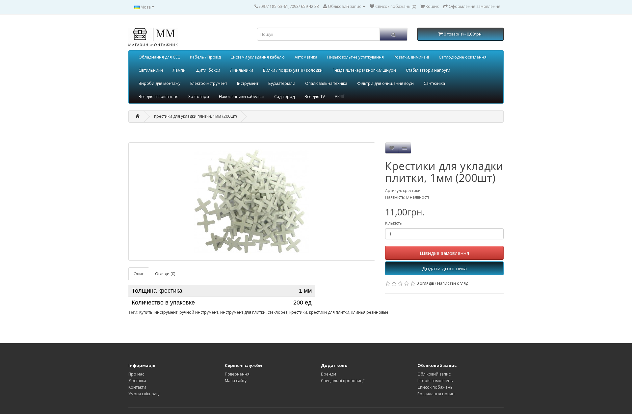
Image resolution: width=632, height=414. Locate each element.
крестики (298, 312)
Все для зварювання (158, 96)
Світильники (151, 70)
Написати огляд (452, 283)
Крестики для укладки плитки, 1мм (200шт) (195, 116)
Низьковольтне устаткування (355, 57)
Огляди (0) (165, 274)
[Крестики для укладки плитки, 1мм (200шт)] (251, 201)
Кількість (393, 223)
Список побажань (435, 387)
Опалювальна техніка (326, 83)
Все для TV (314, 96)
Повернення (237, 374)
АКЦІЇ (339, 96)
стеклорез (277, 312)
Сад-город (284, 96)
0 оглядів (425, 283)
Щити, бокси (208, 70)
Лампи (179, 70)
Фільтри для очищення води (385, 83)
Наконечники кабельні (241, 96)
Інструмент (247, 83)
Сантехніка (434, 83)
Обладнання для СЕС (159, 57)
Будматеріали (281, 83)
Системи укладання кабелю (257, 57)
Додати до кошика (444, 268)
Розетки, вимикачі (411, 57)
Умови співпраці (144, 394)
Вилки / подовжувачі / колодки (293, 70)
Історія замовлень (435, 380)
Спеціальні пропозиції (342, 380)
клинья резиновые (369, 312)
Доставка (137, 380)
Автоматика (306, 57)
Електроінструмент (208, 83)
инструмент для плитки (243, 312)
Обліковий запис (434, 374)
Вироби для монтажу (159, 83)
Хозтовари (198, 96)
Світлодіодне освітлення (463, 57)
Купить (145, 312)
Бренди (328, 374)
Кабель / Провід (205, 57)
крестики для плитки (329, 312)
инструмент (165, 312)
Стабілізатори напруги (428, 70)
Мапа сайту (236, 380)
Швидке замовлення (444, 253)
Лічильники (241, 70)
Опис (139, 274)
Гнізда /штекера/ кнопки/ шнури (364, 70)
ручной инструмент (198, 312)
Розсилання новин (436, 394)
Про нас (136, 374)
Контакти (137, 387)
